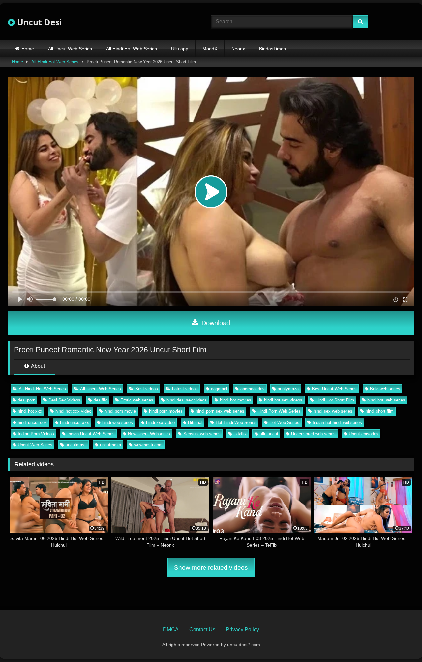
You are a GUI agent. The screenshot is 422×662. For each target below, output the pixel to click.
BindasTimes (272, 48)
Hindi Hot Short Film (335, 400)
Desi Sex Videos (64, 400)
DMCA (171, 629)
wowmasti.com (148, 444)
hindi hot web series (386, 400)
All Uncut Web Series (70, 48)
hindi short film (380, 411)
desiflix (100, 400)
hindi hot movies (235, 400)
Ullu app (179, 48)
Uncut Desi (38, 22)
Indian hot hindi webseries (337, 422)
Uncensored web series (313, 433)
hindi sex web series (333, 411)
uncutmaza (110, 444)
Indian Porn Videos (36, 433)
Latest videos (185, 388)
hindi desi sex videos (186, 400)
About (37, 366)
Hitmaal (195, 422)
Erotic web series (136, 400)
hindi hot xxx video (73, 411)
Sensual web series (202, 433)
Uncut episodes (363, 433)
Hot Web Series (284, 422)
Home (27, 48)
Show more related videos (211, 567)
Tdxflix (240, 433)
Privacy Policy (242, 629)
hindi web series (117, 422)
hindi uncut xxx (74, 422)
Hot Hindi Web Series (236, 422)
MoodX (209, 48)
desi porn (26, 400)
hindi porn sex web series (220, 411)
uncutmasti (76, 444)
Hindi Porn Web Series (279, 411)
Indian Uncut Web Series (91, 433)
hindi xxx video (160, 422)
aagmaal (219, 388)
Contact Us (202, 629)
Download (214, 323)
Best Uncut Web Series (334, 388)
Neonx (238, 48)
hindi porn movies (166, 411)
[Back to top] (401, 642)
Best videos (146, 388)
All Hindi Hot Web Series (131, 48)
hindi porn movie (120, 411)
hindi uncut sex (32, 422)
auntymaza (288, 388)
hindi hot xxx (30, 411)
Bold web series (385, 388)
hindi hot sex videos (283, 400)
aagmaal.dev (252, 388)
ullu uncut (269, 433)
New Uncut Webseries (149, 433)
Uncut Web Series (35, 444)
